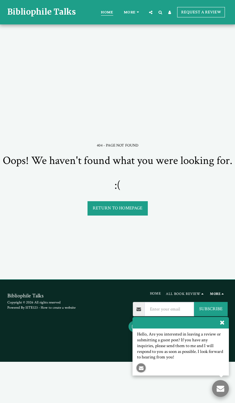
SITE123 (31, 307)
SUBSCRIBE (210, 309)
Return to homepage (117, 208)
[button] (150, 12)
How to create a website (58, 307)
